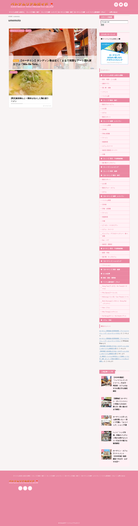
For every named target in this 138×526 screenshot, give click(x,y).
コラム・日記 (107, 320)
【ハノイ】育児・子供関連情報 (113, 158)
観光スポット (106, 117)
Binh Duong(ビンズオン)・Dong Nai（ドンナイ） (114, 302)
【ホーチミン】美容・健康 (111, 269)
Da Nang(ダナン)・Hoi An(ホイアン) (114, 316)
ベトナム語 (105, 96)
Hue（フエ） (106, 307)
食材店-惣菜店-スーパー (109, 150)
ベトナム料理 (106, 125)
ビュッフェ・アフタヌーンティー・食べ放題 (115, 235)
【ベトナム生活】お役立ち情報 (16, 12)
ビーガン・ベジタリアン (110, 225)
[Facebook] (126, 4)
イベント (105, 92)
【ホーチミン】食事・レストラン (81, 12)
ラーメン (105, 138)
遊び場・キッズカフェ (109, 257)
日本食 (104, 129)
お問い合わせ (113, 12)
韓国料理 (105, 142)
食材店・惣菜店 (107, 244)
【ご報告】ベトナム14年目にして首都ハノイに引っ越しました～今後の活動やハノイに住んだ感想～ (114, 358)
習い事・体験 (106, 88)
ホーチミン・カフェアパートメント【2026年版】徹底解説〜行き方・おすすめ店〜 (120, 456)
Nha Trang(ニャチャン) (109, 312)
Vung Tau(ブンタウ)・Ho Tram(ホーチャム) (114, 287)
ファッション (106, 265)
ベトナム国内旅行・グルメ (97, 12)
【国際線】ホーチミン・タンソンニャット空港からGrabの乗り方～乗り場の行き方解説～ (120, 404)
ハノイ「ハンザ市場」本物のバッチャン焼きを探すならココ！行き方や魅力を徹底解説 (120, 438)
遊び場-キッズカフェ (108, 163)
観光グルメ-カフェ (108, 104)
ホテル (104, 113)
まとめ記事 (106, 273)
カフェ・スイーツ (108, 229)
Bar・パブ (105, 240)
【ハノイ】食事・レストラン (49, 12)
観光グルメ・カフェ (108, 188)
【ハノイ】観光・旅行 (32, 12)
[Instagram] (116, 4)
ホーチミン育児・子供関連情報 (113, 248)
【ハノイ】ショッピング (111, 167)
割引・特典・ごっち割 (109, 79)
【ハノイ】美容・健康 (110, 171)
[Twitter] (121, 4)
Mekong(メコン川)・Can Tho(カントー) (115, 297)
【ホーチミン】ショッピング (112, 261)
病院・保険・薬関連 (109, 278)
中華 (103, 154)
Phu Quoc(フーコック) (109, 292)
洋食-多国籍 (106, 133)
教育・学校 (105, 252)
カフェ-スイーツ (107, 146)
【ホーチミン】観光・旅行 (65, 12)
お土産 (104, 108)
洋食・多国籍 (106, 208)
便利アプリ (105, 83)
